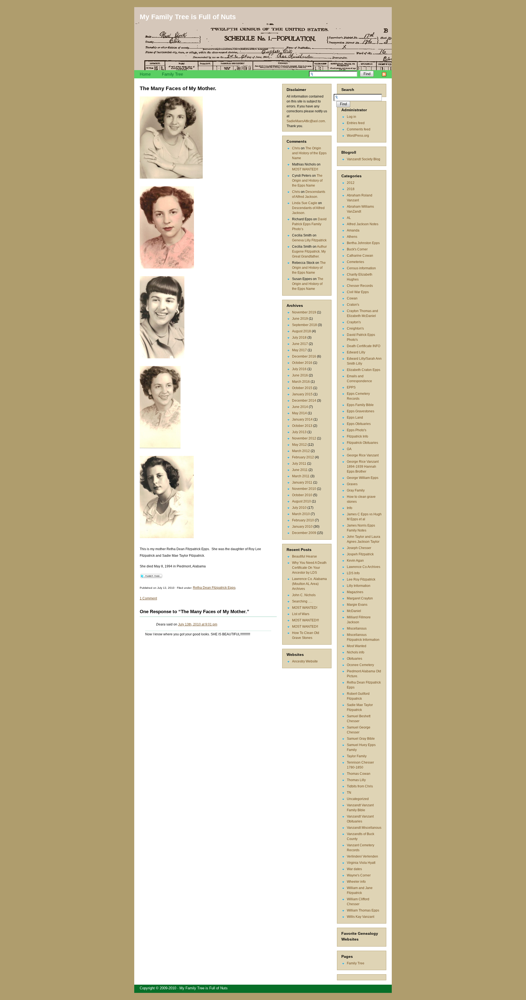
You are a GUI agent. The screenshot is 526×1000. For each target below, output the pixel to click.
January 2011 (302, 482)
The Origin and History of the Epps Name (309, 153)
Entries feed (356, 123)
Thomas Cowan (358, 774)
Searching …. (302, 601)
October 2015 (302, 388)
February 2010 (303, 520)
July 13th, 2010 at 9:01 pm (197, 624)
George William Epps (362, 478)
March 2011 (301, 476)
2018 (351, 189)
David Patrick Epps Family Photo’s (309, 224)
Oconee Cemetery (360, 665)
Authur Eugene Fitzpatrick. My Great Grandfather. (309, 251)
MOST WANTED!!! (305, 620)
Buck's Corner (357, 249)
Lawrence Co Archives (363, 567)
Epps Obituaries (359, 424)
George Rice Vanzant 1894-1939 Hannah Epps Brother (363, 466)
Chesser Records (360, 286)
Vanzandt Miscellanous (364, 828)
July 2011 (299, 463)
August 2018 (301, 331)
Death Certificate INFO (363, 346)
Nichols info (355, 652)
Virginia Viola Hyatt (361, 863)
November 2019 (304, 312)
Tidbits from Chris (360, 786)
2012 (351, 183)
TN (349, 793)
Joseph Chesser (359, 548)
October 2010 (302, 495)
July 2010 (299, 508)
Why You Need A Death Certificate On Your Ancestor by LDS (309, 568)
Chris (296, 148)
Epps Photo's (356, 430)
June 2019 (300, 319)
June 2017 (300, 344)
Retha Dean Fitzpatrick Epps (214, 588)
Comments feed (358, 129)
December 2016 (304, 356)
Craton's (353, 305)
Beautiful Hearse (304, 556)
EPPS (351, 387)
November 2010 (304, 489)
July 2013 (299, 432)
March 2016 (301, 382)
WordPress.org (358, 136)
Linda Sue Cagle (304, 203)
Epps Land (355, 417)
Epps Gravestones (360, 411)
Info (349, 508)
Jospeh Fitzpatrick (360, 554)
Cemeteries (355, 262)
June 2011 (300, 470)
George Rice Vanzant (363, 455)
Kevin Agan (355, 560)
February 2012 (303, 457)
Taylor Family (357, 756)
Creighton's (355, 328)
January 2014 (302, 419)
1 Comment (148, 598)
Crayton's (354, 322)
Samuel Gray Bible (361, 739)
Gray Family (356, 490)
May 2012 (299, 445)
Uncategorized (358, 799)
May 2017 (299, 350)
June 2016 (300, 375)
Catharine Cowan (360, 256)
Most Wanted (356, 646)
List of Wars (300, 614)
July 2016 (299, 369)
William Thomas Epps (363, 910)
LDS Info (353, 573)
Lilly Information (358, 586)
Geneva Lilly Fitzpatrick (309, 240)
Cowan (352, 298)
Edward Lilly (356, 352)
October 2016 (302, 363)
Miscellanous (357, 628)
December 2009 (304, 533)
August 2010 (301, 501)
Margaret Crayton (360, 598)
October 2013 (302, 426)
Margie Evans (357, 605)
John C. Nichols (304, 595)
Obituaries (354, 659)
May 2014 (299, 413)
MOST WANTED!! (305, 169)
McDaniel (354, 611)
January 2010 (302, 526)
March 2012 (301, 451)
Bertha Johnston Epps (363, 243)
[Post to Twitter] (151, 577)
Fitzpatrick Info (357, 436)
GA (349, 449)
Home (145, 74)
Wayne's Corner (359, 875)
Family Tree (172, 74)
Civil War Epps (358, 292)
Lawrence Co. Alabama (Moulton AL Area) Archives (309, 584)
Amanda (353, 230)
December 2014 (304, 400)
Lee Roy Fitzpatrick (361, 579)
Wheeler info (356, 882)
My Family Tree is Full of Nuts (188, 17)
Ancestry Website (305, 661)
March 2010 (301, 514)
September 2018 (304, 325)
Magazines (355, 592)
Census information (361, 268)
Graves (352, 484)
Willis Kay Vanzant (360, 917)
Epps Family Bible (360, 405)
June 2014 (300, 407)
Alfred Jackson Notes (362, 224)
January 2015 (302, 394)
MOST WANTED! (304, 608)
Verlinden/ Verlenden (362, 856)
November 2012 (304, 438)
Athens (352, 237)
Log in (351, 117)
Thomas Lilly (356, 780)
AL (349, 218)
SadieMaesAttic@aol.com (306, 121)
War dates (354, 869)
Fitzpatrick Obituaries (362, 443)
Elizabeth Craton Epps (363, 370)
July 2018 (299, 337)
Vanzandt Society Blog (363, 159)
